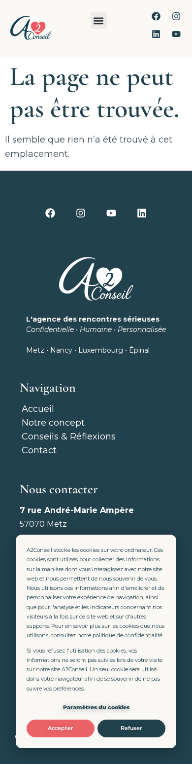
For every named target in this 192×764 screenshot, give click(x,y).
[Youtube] (176, 34)
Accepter (60, 728)
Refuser (131, 728)
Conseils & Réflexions (69, 436)
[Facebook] (156, 16)
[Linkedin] (156, 34)
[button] (99, 20)
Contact (39, 450)
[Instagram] (176, 16)
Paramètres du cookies (96, 707)
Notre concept (53, 422)
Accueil (38, 408)
